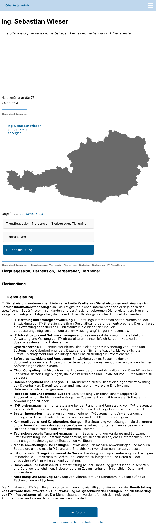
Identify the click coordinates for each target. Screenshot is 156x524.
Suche (99, 522)
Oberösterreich (17, 5)
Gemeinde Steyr (31, 214)
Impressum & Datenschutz (72, 522)
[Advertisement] (78, 66)
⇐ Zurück (78, 512)
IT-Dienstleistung (19, 250)
